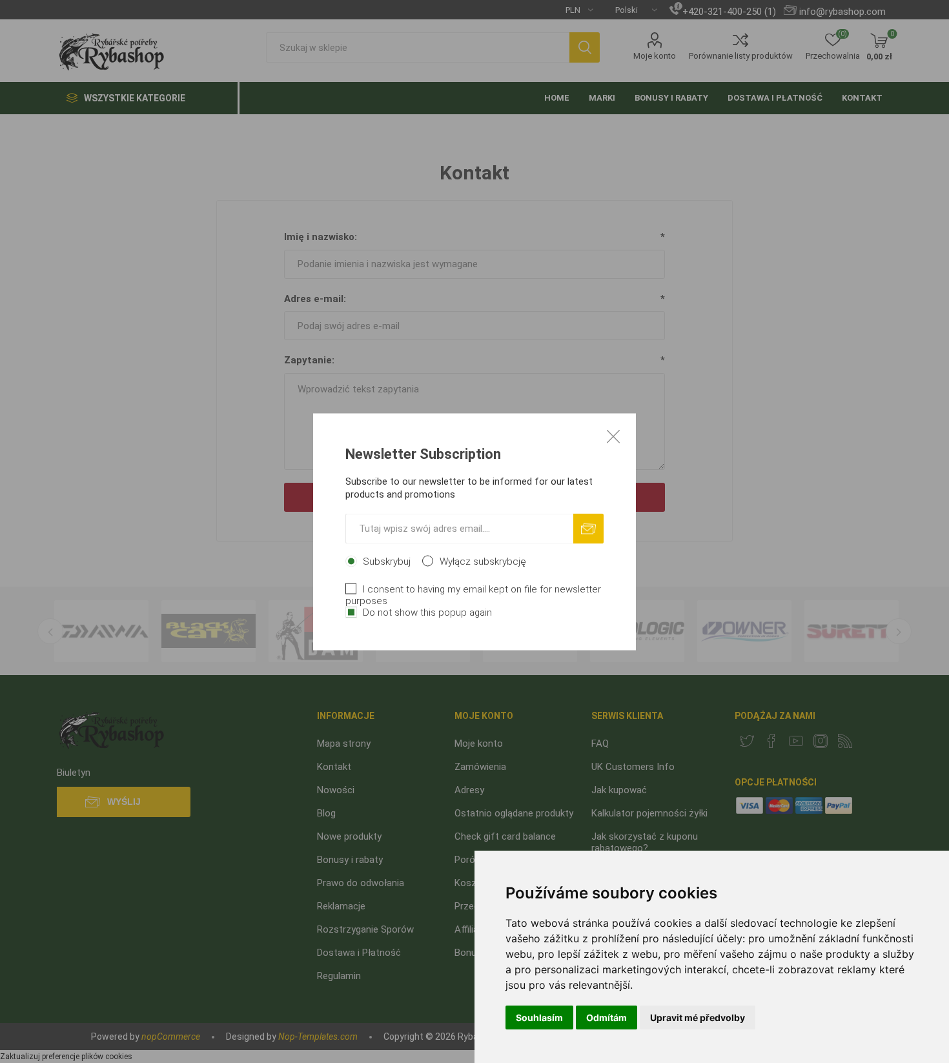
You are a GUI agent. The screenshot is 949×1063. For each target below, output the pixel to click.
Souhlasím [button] (539, 1017)
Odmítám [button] (606, 1017)
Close (613, 435)
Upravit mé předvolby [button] (697, 1017)
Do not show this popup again (427, 612)
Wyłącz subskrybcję (483, 561)
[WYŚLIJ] (588, 528)
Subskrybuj (387, 561)
